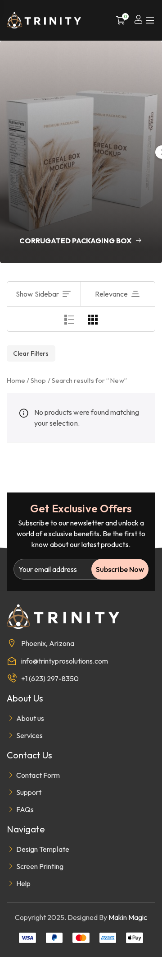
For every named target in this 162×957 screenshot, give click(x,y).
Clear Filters (31, 353)
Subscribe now (120, 569)
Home (16, 380)
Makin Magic (127, 917)
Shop (38, 380)
